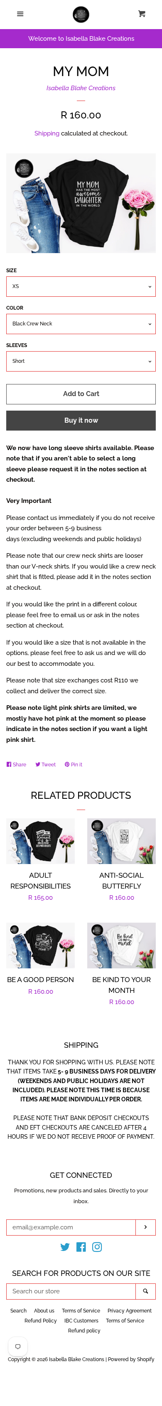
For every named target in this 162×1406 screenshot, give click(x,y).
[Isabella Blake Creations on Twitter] (65, 1249)
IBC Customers (81, 1321)
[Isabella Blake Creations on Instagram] (97, 1249)
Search (18, 1311)
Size (11, 270)
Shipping (46, 133)
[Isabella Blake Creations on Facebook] (81, 1249)
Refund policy (84, 1331)
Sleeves (16, 345)
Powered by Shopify (131, 1359)
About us (44, 1311)
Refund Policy (41, 1321)
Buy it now (81, 420)
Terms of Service (81, 1311)
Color (14, 308)
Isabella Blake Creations (81, 88)
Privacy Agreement (130, 1311)
